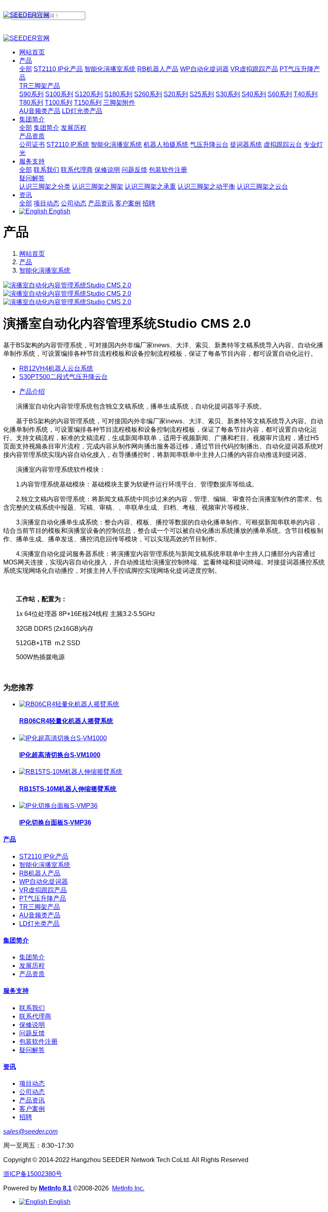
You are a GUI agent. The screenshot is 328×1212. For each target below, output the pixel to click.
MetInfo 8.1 (55, 1188)
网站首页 (32, 52)
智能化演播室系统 (44, 270)
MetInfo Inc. (128, 1188)
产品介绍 (32, 391)
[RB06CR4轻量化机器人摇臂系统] (69, 704)
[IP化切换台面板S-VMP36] (58, 805)
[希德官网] (164, 15)
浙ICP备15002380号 (32, 1173)
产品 (25, 262)
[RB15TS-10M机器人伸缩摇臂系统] (70, 771)
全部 (25, 69)
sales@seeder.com (30, 1131)
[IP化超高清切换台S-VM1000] (63, 738)
